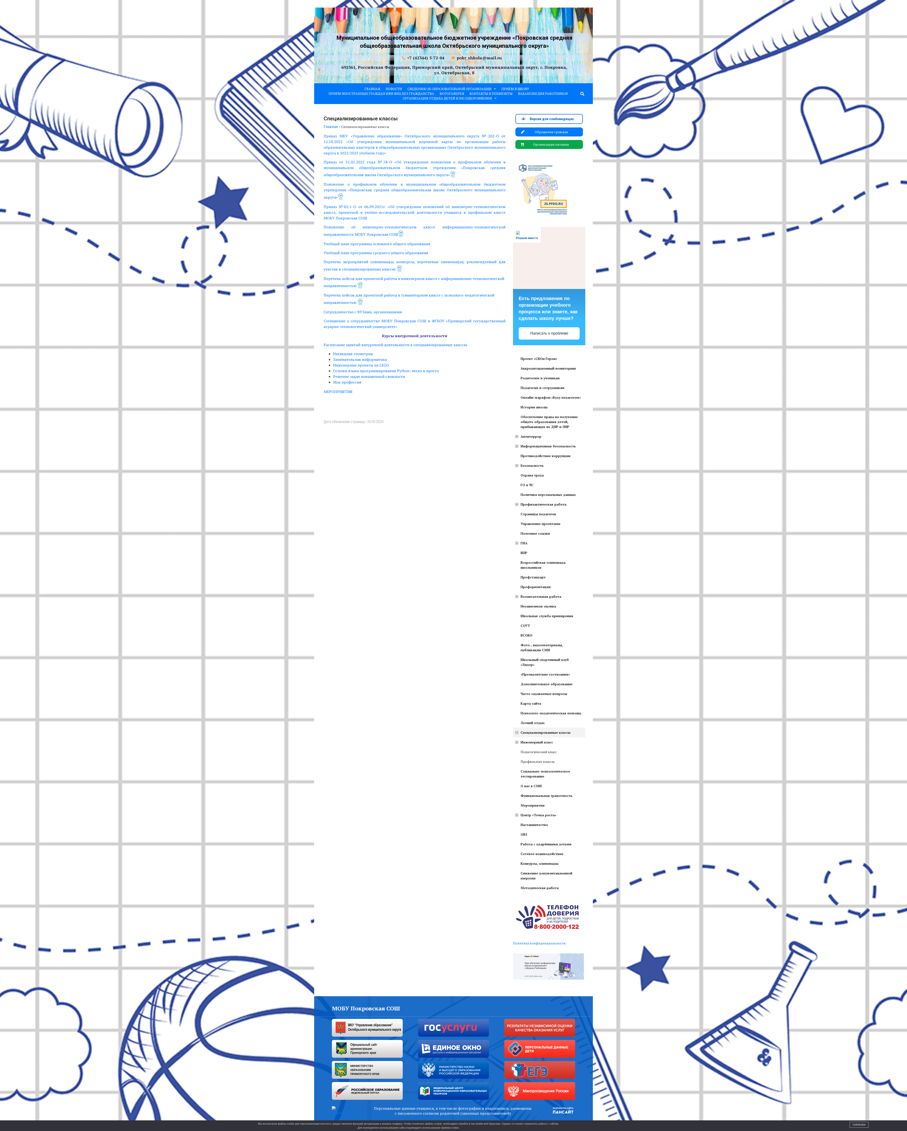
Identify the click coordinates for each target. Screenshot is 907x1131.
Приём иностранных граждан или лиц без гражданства (381, 93)
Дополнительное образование (547, 684)
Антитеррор (531, 436)
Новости (394, 89)
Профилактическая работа (543, 504)
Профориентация (536, 587)
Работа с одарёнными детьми (546, 844)
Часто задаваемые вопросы (544, 693)
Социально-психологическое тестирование (545, 773)
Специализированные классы (545, 732)
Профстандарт (533, 577)
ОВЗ (524, 834)
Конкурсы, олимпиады (539, 863)
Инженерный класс (537, 742)
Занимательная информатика (360, 359)
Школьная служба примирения (547, 616)
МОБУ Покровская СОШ (366, 1008)
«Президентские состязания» (545, 674)
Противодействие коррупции (545, 456)
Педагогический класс (539, 752)
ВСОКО (526, 635)
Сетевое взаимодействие (542, 854)
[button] (582, 94)
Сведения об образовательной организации (449, 89)
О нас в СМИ (531, 786)
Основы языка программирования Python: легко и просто (386, 370)
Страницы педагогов (538, 514)
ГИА (524, 543)
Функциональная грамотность (547, 795)
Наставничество (534, 824)
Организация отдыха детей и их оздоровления (447, 98)
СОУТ (525, 625)
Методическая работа (540, 888)
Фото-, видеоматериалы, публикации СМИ (542, 647)
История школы (534, 407)
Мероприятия (533, 805)
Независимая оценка (538, 606)
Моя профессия (347, 382)
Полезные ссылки (535, 533)
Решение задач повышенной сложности (369, 376)
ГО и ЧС (527, 485)
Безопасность (532, 465)
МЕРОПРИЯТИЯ (338, 391)
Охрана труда (532, 475)
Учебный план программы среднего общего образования (376, 252)
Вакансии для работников (543, 93)
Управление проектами (540, 523)
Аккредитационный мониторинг (548, 368)
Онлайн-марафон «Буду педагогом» (551, 397)
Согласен (859, 1124)
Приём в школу (515, 89)
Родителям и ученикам (540, 378)
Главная (372, 89)
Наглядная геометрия (353, 353)
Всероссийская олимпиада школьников (543, 565)
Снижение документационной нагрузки (546, 875)
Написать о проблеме (549, 333)
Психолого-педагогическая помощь (551, 713)
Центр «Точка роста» (538, 815)
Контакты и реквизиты (491, 93)
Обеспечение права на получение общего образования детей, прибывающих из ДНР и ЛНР (549, 422)
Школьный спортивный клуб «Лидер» (545, 662)
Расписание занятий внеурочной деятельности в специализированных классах (395, 344)
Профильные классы (538, 761)
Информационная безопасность (548, 446)
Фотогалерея (452, 93)
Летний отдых (533, 723)
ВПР (524, 552)
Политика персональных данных (548, 494)
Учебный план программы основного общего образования (377, 243)
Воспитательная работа (541, 596)
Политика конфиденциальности (539, 943)
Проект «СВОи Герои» (539, 358)
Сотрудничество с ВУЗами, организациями (363, 311)
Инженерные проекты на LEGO (361, 365)
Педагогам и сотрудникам (543, 387)
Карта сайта (531, 703)
